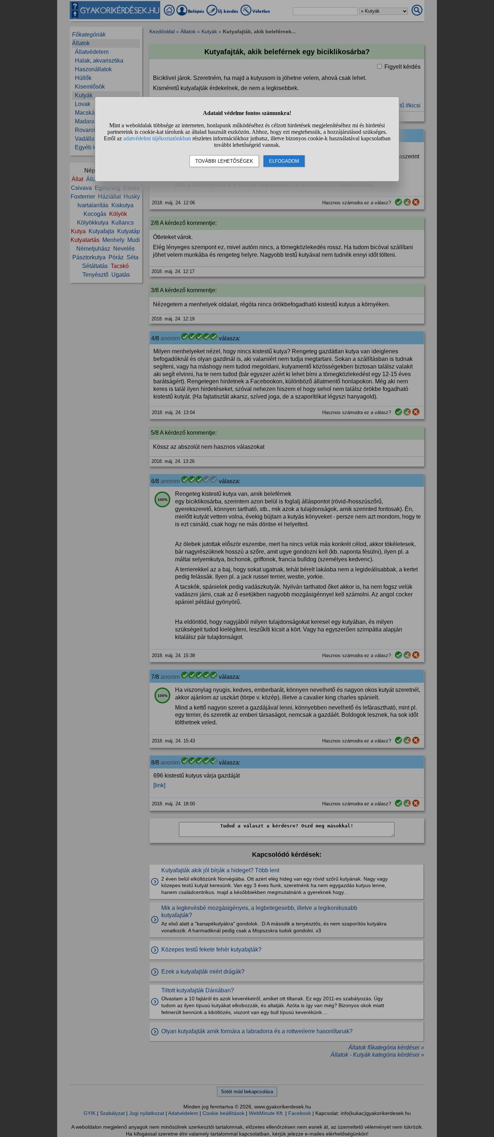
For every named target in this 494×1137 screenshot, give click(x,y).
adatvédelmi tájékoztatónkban (157, 138)
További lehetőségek (224, 161)
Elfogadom (284, 161)
